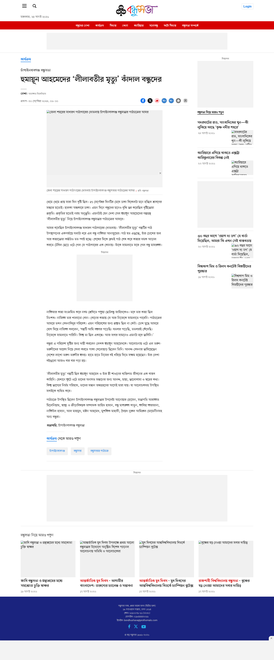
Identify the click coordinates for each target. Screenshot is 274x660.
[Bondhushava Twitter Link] (137, 627)
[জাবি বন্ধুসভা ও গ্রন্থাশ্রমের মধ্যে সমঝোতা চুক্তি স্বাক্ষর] (48, 559)
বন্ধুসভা (78, 451)
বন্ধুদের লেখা (82, 25)
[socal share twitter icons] (150, 102)
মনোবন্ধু (153, 25)
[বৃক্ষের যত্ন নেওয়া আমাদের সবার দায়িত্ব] (226, 559)
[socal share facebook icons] (143, 102)
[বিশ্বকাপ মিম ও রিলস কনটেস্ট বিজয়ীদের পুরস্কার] (242, 281)
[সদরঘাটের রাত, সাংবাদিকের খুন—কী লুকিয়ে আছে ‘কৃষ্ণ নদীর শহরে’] (242, 137)
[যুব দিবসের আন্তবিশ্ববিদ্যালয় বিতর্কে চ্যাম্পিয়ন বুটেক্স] (166, 559)
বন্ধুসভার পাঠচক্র (99, 451)
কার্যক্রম (99, 25)
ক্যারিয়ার (139, 25)
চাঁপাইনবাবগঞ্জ (57, 451)
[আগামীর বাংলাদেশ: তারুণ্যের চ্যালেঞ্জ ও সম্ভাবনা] (107, 559)
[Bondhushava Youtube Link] (143, 627)
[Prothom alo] (137, 15)
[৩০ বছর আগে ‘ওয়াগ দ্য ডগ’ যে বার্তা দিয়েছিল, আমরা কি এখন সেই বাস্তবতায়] (242, 251)
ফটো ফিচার (170, 25)
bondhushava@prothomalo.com (140, 620)
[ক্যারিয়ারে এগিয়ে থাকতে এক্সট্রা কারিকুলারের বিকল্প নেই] (242, 167)
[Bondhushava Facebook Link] (131, 627)
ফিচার (113, 25)
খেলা (125, 25)
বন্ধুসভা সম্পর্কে (190, 25)
